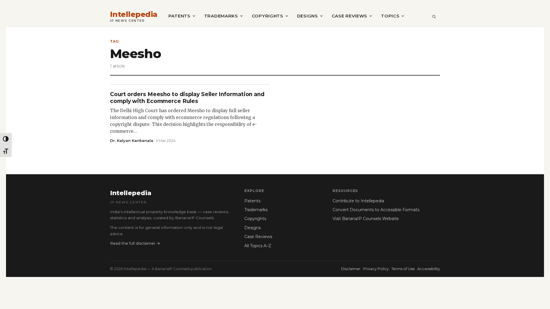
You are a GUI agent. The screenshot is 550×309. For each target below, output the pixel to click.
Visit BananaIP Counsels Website (366, 218)
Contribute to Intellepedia (358, 200)
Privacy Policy (376, 269)
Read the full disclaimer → (135, 243)
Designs (307, 16)
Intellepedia (134, 14)
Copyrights (267, 16)
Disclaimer (351, 269)
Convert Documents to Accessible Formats (376, 209)
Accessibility (428, 269)
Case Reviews (349, 16)
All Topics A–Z (257, 245)
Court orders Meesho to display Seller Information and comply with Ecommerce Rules (187, 97)
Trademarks (221, 16)
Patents (179, 16)
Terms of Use (403, 269)
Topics (390, 16)
